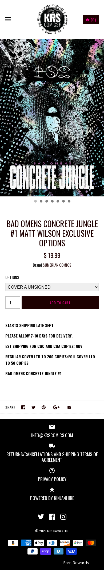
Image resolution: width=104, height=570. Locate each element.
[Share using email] (69, 407)
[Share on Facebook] (23, 407)
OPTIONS (12, 277)
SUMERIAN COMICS (57, 265)
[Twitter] (41, 517)
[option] (52, 117)
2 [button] (40, 201)
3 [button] (46, 201)
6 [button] (63, 201)
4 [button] (52, 201)
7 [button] (68, 201)
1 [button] (35, 201)
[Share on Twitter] (33, 407)
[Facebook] (52, 517)
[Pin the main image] (44, 407)
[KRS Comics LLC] (52, 19)
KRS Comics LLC (57, 531)
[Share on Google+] (56, 407)
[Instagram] (63, 517)
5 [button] (57, 201)
